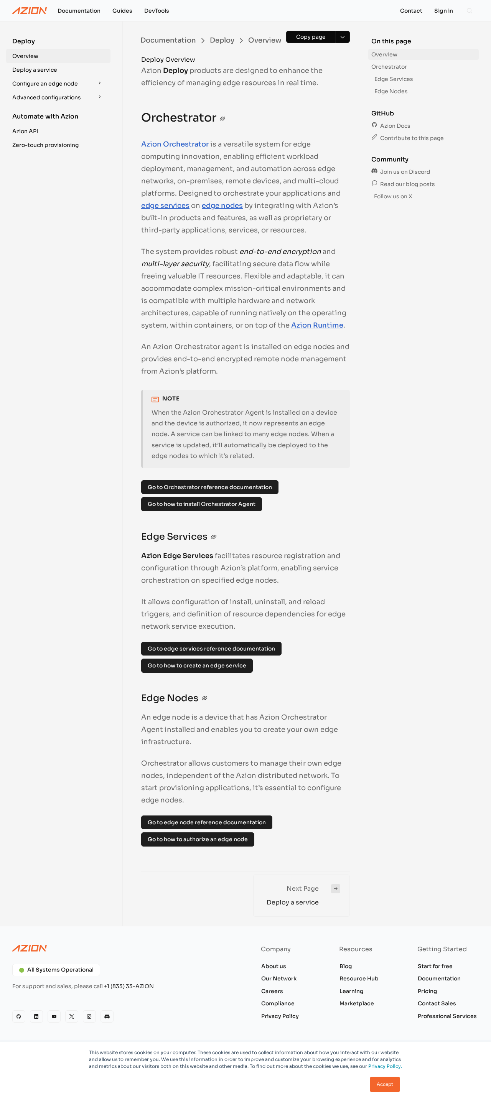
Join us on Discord (404, 171)
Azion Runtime (317, 325)
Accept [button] (385, 1084)
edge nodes (222, 205)
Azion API (25, 131)
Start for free (435, 966)
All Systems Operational (60, 969)
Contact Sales (437, 1003)
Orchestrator (389, 66)
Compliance (278, 1003)
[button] (58, 50)
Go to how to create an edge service (197, 665)
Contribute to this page (411, 138)
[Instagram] (89, 1016)
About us (273, 966)
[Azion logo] (124, 948)
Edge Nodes (391, 91)
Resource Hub (359, 978)
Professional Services (447, 1016)
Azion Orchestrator (175, 144)
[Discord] (107, 1016)
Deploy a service (34, 69)
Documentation (439, 978)
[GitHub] (18, 1016)
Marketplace (356, 1003)
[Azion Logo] (29, 10)
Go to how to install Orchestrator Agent (201, 504)
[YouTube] (54, 1016)
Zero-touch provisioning (45, 145)
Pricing (427, 991)
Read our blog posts (407, 184)
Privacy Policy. (385, 1066)
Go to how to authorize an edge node (198, 839)
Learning (351, 991)
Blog (345, 966)
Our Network (279, 978)
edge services (165, 205)
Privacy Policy (280, 1016)
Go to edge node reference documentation (207, 822)
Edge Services (393, 79)
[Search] (469, 11)
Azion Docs (394, 125)
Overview (25, 56)
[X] (71, 1016)
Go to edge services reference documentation (211, 648)
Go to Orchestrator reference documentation (210, 487)
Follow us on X (392, 196)
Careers (272, 991)
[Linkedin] (36, 1016)
